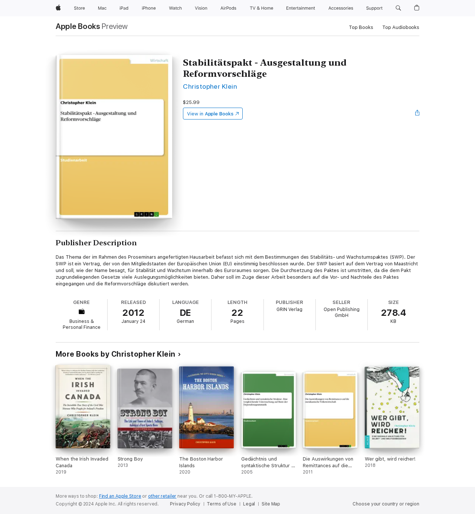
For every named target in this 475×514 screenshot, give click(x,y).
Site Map (271, 504)
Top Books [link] (361, 27)
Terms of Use (221, 504)
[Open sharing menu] (417, 113)
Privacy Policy (185, 504)
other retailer (162, 496)
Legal (249, 504)
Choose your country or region (386, 504)
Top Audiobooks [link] (400, 27)
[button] (398, 8)
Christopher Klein (210, 86)
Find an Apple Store (120, 496)
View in (210, 114)
